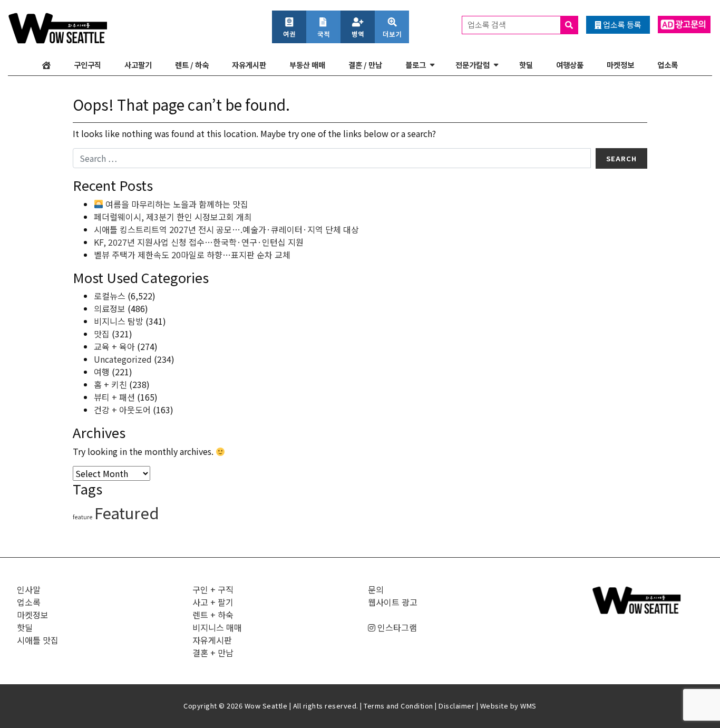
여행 (102, 371)
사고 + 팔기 (212, 602)
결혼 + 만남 (212, 652)
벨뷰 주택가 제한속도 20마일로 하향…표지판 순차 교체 (192, 254)
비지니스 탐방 (118, 321)
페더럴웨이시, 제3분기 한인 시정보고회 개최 (173, 216)
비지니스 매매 (217, 627)
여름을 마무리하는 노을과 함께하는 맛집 (175, 204)
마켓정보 (620, 64)
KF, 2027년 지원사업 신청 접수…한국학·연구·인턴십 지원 (199, 242)
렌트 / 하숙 (192, 64)
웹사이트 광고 (392, 602)
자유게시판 (249, 64)
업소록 (667, 64)
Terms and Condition (398, 706)
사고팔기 (138, 64)
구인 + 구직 (212, 589)
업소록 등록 (621, 24)
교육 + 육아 (114, 346)
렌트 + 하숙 (212, 614)
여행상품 (569, 64)
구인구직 (87, 64)
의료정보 (109, 308)
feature (82, 517)
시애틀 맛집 (38, 640)
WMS (528, 706)
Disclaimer (456, 706)
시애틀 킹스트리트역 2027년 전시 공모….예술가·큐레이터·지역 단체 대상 (226, 229)
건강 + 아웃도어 (122, 409)
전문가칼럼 (472, 64)
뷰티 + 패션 (114, 397)
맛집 (102, 333)
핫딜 (526, 64)
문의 (376, 589)
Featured (126, 512)
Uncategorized (123, 359)
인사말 (29, 589)
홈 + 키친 (110, 384)
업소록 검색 (488, 24)
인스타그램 (396, 627)
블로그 (415, 64)
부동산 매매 (307, 64)
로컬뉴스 (109, 295)
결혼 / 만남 (365, 64)
